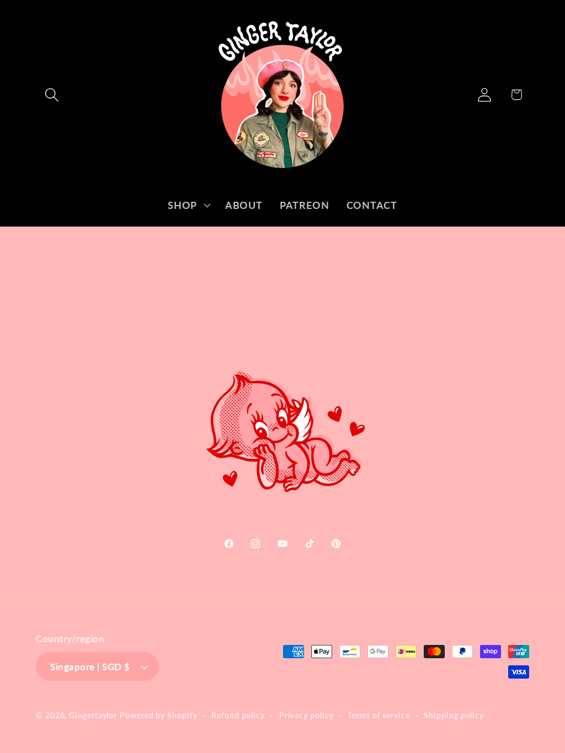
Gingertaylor (93, 715)
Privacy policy (306, 715)
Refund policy (238, 715)
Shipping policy (454, 715)
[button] (51, 94)
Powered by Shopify (158, 715)
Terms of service (379, 715)
